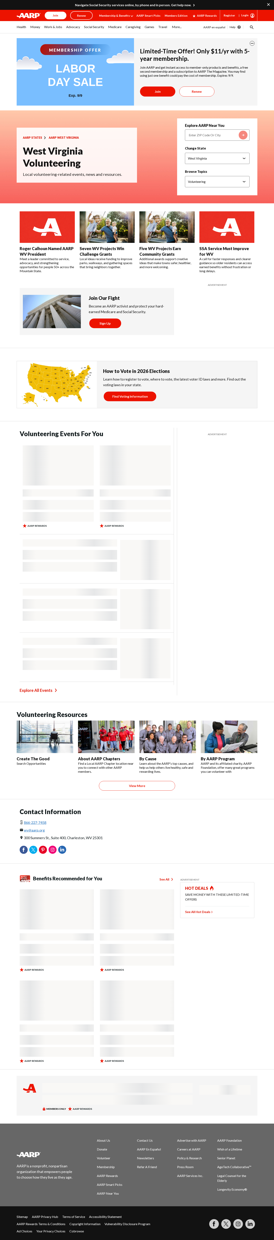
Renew (197, 91)
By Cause (147, 758)
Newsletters (145, 1158)
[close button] (252, 43)
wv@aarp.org (34, 830)
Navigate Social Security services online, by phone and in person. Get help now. (133, 5)
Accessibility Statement (105, 1217)
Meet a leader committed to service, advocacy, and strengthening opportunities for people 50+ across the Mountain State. (47, 265)
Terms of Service (73, 1217)
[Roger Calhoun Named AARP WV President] (47, 227)
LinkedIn (62, 850)
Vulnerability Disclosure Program (127, 1224)
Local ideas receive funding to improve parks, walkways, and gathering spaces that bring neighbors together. (106, 263)
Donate (102, 1149)
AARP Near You (108, 1193)
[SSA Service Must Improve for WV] (227, 227)
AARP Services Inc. (190, 1176)
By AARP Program (218, 758)
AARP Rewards (207, 15)
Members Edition (176, 15)
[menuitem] (21, 29)
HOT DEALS (196, 888)
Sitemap (22, 1217)
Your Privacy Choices (50, 1231)
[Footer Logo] (45, 1154)
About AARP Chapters (99, 758)
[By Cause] (167, 737)
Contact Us (145, 1140)
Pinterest (43, 850)
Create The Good (33, 758)
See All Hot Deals (197, 912)
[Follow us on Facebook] (214, 1224)
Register (229, 15)
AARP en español (214, 27)
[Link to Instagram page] (238, 1224)
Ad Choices (24, 1231)
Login (245, 15)
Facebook (24, 850)
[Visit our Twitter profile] (226, 1224)
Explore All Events (36, 690)
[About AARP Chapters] (106, 737)
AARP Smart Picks (148, 15)
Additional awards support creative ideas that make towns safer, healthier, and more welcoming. (165, 263)
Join (158, 91)
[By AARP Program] (229, 737)
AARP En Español (149, 1149)
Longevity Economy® (232, 1189)
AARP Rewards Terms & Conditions (41, 1224)
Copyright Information (84, 1224)
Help (232, 27)
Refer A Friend (147, 1167)
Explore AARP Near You (204, 125)
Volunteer (103, 1158)
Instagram (53, 850)
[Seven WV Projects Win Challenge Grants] (107, 227)
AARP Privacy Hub (45, 1217)
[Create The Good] (45, 737)
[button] (251, 27)
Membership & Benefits (114, 15)
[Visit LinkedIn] (250, 1224)
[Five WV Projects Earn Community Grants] (167, 227)
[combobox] (217, 135)
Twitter (33, 850)
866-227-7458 (35, 822)
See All (164, 879)
